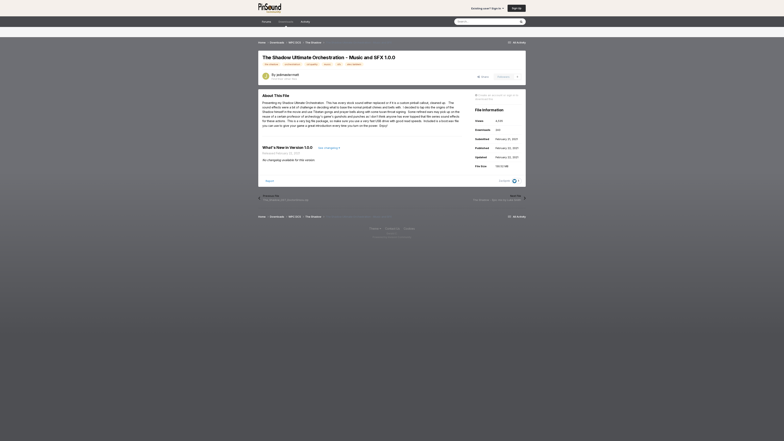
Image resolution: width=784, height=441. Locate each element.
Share (484, 76)
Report (270, 181)
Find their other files (284, 78)
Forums (266, 21)
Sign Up (516, 8)
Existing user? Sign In (486, 8)
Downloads (285, 21)
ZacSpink (504, 180)
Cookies (409, 228)
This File (506, 21)
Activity (305, 21)
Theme (374, 228)
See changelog (328, 147)
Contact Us (392, 228)
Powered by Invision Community (392, 237)
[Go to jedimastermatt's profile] (265, 76)
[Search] (521, 21)
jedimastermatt (288, 75)
